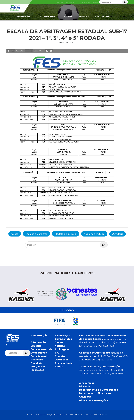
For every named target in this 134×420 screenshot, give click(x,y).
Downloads (70, 2)
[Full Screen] (51, 50)
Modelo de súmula (66, 233)
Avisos (14, 233)
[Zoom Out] (27, 50)
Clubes (68, 16)
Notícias (84, 16)
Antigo (95, 2)
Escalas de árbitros (36, 233)
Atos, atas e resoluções (93, 400)
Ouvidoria (117, 233)
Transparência (84, 2)
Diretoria (35, 346)
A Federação (38, 342)
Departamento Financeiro (95, 393)
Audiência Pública (94, 233)
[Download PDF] (47, 50)
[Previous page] (9, 50)
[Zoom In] (31, 50)
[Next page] (13, 50)
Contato (60, 2)
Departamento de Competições (98, 389)
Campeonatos (47, 16)
